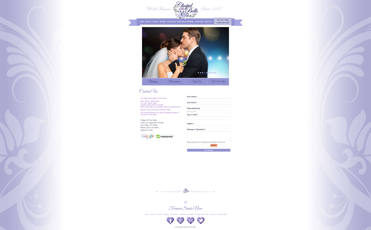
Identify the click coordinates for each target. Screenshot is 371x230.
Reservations (171, 21)
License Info (199, 21)
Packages (163, 21)
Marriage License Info (202, 214)
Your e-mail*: (192, 115)
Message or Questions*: (196, 129)
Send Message (208, 150)
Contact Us (208, 21)
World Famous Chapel (186, 214)
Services (155, 21)
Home (142, 21)
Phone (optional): (193, 108)
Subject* (190, 123)
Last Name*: (192, 102)
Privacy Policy (222, 214)
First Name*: (192, 96)
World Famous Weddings (185, 21)
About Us (148, 21)
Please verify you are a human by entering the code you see (206, 142)
